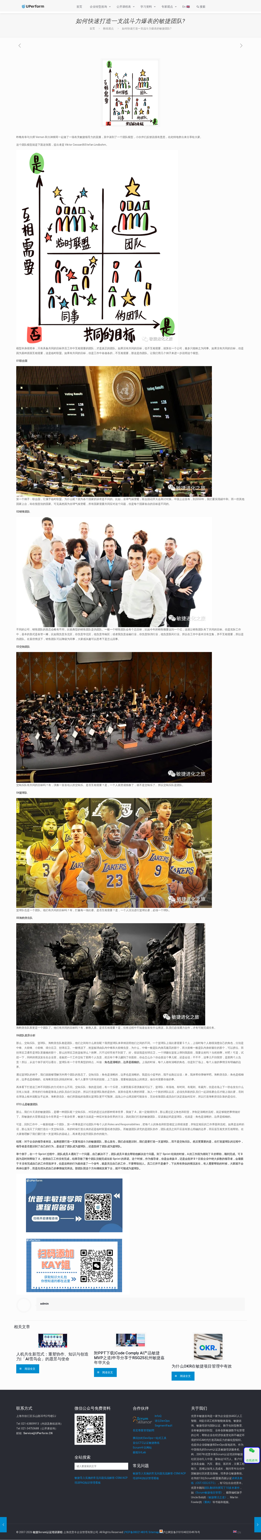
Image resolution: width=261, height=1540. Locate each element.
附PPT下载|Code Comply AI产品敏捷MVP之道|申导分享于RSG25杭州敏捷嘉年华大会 (129, 1358)
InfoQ (158, 1416)
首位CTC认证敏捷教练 (146, 1442)
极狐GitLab (139, 1452)
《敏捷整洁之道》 (216, 1497)
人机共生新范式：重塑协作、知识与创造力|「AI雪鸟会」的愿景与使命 (52, 1356)
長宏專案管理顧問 (143, 1430)
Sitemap (153, 1532)
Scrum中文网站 (142, 1447)
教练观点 (108, 28)
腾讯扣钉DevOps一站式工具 (149, 1438)
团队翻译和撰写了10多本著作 (222, 1487)
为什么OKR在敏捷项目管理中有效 (202, 1366)
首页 (92, 28)
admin (44, 1303)
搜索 (202, 6)
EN (239, 1532)
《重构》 (207, 1502)
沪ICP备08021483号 (136, 1532)
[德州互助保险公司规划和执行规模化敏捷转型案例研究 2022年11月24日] (257, 1524)
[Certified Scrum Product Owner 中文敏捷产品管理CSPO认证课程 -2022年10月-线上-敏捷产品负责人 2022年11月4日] (3, 1524)
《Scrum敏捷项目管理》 (208, 1492)
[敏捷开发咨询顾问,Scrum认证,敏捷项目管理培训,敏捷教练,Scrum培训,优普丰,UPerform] (32, 6)
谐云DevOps (162, 1420)
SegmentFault (163, 1425)
